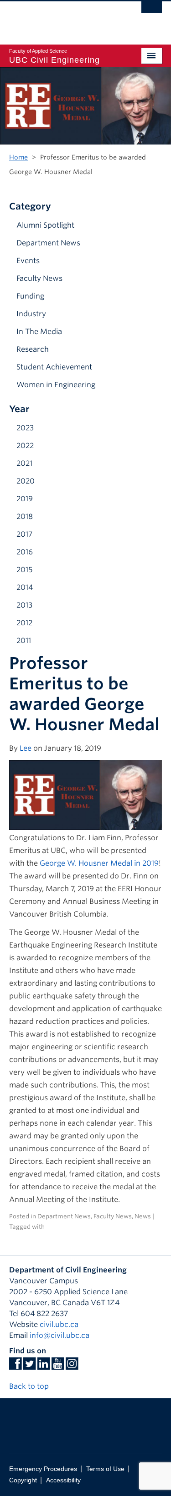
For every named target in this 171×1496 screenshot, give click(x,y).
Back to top (30, 1386)
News (143, 1216)
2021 (24, 463)
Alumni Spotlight (45, 225)
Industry (31, 313)
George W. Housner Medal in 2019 (99, 863)
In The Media (39, 331)
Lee (25, 748)
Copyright (23, 1480)
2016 (24, 552)
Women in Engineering (55, 384)
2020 (25, 481)
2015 (24, 569)
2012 (24, 622)
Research (32, 349)
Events (28, 260)
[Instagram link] (72, 1366)
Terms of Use (105, 1469)
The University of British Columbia (62, 18)
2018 (24, 516)
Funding (30, 296)
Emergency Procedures (43, 1469)
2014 (24, 587)
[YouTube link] (58, 1366)
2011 (23, 640)
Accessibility (63, 1480)
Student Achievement (54, 367)
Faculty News (39, 278)
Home (18, 157)
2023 (25, 428)
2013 (24, 605)
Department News (48, 243)
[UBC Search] (151, 11)
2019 (24, 498)
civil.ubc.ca (59, 1324)
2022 (25, 445)
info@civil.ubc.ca (59, 1335)
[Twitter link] (29, 1366)
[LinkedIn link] (43, 1366)
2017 (24, 534)
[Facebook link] (15, 1366)
